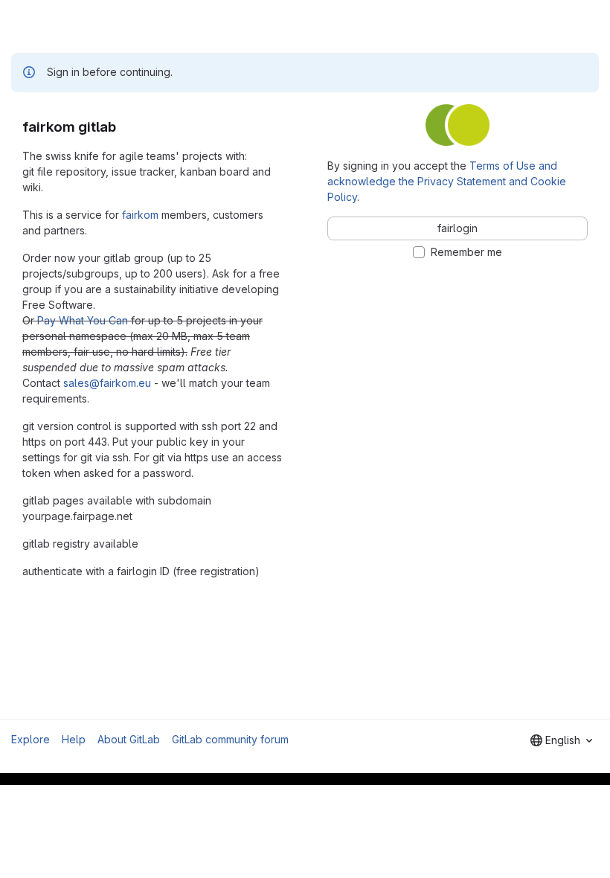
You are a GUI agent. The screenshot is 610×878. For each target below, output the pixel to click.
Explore (30, 739)
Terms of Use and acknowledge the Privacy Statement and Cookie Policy (446, 181)
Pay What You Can (82, 320)
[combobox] (561, 740)
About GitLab (128, 739)
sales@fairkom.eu (107, 382)
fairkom (140, 214)
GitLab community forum (230, 739)
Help (74, 739)
